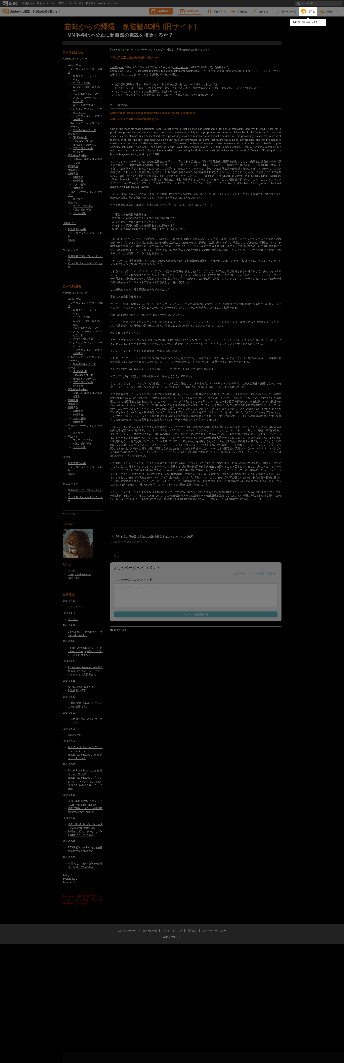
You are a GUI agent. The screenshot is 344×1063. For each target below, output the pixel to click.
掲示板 (311, 11)
